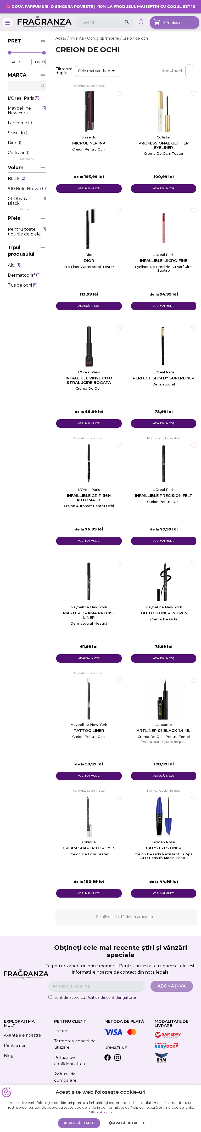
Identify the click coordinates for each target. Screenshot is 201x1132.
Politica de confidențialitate (111, 997)
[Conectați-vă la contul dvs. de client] (141, 22)
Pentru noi (14, 1045)
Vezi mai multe (89, 188)
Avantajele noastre (22, 1035)
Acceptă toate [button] (79, 1123)
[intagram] (117, 1058)
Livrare (60, 1030)
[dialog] (100, 1108)
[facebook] (107, 1058)
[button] (128, 1123)
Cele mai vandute (97, 71)
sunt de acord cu (95, 997)
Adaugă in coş (163, 188)
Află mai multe (100, 1112)
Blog (8, 1055)
